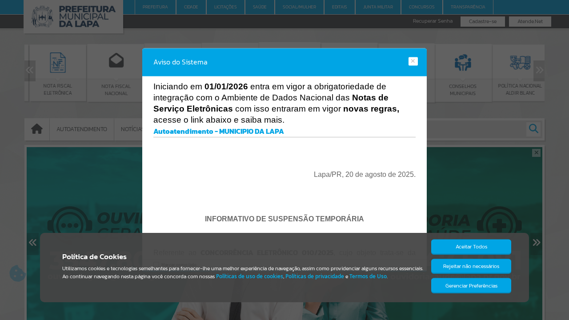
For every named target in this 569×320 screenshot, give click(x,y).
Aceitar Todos (471, 247)
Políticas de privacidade (314, 276)
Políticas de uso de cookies (249, 276)
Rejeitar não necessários (471, 266)
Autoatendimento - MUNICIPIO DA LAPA (218, 131)
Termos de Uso (368, 276)
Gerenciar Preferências (471, 286)
